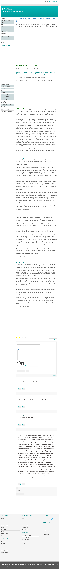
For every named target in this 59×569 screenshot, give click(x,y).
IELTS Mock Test (4, 106)
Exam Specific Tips (5, 550)
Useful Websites (4, 552)
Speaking (3, 42)
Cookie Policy (45, 525)
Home (2, 4)
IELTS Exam (14, 4)
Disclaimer (45, 532)
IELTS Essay (3, 531)
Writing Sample (4, 24)
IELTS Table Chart (5, 523)
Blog (40, 4)
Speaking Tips (25, 529)
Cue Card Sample (5, 41)
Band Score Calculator (5, 548)
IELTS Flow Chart (4, 525)
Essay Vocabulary (5, 109)
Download (29, 4)
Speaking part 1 (5, 36)
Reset (53, 1)
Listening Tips (25, 527)
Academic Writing (6, 92)
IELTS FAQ (8, 4)
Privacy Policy (45, 527)
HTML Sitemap (46, 534)
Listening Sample (4, 33)
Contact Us (45, 4)
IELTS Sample (22, 4)
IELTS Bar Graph (4, 518)
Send (24, 371)
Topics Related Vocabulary (6, 111)
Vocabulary (35, 4)
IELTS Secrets (4, 545)
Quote (23, 388)
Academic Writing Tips (26, 523)
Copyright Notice (46, 529)
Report (18, 494)
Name (18, 343)
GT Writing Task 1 (6, 28)
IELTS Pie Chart (4, 527)
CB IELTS (3, 543)
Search (50, 4)
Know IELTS (3, 541)
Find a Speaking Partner (7, 104)
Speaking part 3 (5, 39)
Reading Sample (4, 18)
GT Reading (4, 22)
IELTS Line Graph (4, 520)
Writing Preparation (5, 90)
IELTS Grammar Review (27, 535)
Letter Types (24, 543)
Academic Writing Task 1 (7, 26)
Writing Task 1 (6, 94)
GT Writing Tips (25, 525)
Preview (19, 371)
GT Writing (4, 99)
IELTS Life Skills (25, 541)
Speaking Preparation (5, 102)
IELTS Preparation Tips (26, 518)
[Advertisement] (7, 65)
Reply (19, 388)
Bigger (50, 1)
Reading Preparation (5, 84)
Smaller (55, 1)
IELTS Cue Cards (25, 539)
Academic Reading (6, 20)
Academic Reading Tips (27, 520)
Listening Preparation (5, 101)
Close (22, 494)
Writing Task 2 (5, 31)
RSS (55, 375)
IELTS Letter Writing (5, 529)
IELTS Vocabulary (25, 537)
